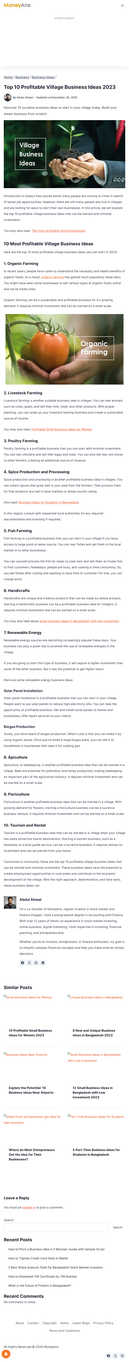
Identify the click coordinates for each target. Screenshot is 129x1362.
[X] (115, 1356)
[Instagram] (122, 1356)
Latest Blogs (81, 1323)
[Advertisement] (64, 43)
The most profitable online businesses (58, 231)
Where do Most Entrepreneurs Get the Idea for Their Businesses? (32, 1154)
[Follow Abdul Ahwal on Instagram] (36, 963)
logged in (28, 1207)
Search (9, 1220)
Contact (33, 1323)
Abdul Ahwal (25, 97)
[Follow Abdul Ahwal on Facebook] (22, 963)
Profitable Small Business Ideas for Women (61, 429)
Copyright (49, 1323)
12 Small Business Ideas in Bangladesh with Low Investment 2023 (93, 1092)
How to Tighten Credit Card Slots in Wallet (38, 1258)
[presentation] (32, 1009)
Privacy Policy (103, 1323)
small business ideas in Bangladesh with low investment (79, 621)
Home (64, 1323)
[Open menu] (122, 5)
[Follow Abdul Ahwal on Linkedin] (43, 963)
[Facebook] (109, 1356)
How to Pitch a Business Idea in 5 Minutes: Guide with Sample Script (56, 1249)
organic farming (52, 277)
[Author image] (8, 97)
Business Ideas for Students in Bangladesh (49, 502)
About (20, 1323)
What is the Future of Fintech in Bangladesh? (39, 1285)
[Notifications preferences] (6, 1354)
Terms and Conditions (64, 1331)
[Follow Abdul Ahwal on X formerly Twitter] (29, 963)
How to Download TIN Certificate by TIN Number (42, 1276)
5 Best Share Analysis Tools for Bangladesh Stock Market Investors (55, 1267)
